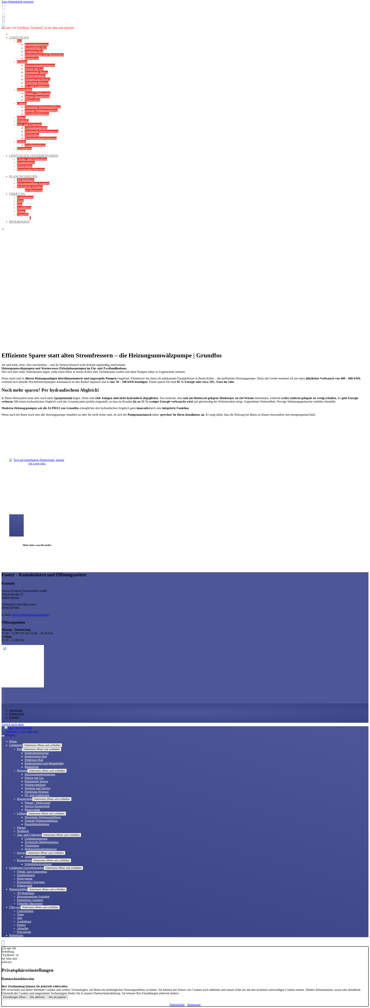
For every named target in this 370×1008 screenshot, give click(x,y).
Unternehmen (25, 197)
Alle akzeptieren (57, 997)
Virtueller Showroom (30, 190)
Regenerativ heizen (36, 72)
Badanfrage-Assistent (30, 187)
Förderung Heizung (37, 82)
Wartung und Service (37, 79)
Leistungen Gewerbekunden (33, 155)
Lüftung (22, 103)
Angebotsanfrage (35, 145)
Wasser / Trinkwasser (37, 93)
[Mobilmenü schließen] (3, 735)
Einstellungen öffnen (14, 997)
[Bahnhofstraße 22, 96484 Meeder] (3, 19)
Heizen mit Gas (34, 68)
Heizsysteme (24, 166)
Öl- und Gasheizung (37, 86)
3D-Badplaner (25, 180)
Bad (19, 41)
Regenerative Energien (31, 169)
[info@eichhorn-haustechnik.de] (3, 15)
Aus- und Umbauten (29, 124)
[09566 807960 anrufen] (3, 6)
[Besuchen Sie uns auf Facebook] (4, 698)
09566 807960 (11, 12)
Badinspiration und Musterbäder (44, 55)
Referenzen (19, 221)
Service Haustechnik (37, 96)
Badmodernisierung (37, 44)
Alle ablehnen (37, 997)
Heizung (22, 61)
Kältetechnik (24, 885)
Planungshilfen (23, 176)
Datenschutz (16, 713)
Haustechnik (24, 89)
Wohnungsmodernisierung (41, 138)
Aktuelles (23, 214)
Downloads (24, 932)
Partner (21, 211)
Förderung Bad (34, 51)
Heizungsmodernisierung (40, 65)
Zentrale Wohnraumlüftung (41, 110)
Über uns (17, 194)
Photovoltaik (32, 100)
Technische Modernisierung (41, 131)
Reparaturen (24, 148)
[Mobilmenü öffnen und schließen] (3, 229)
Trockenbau (32, 134)
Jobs (19, 204)
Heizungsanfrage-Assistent (33, 183)
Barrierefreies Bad (36, 48)
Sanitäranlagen (26, 162)
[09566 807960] (4, 691)
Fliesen (21, 117)
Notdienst (23, 121)
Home (13, 741)
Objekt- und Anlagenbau (32, 159)
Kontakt (14, 717)
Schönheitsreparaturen (38, 864)
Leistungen (19, 37)
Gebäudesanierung (36, 127)
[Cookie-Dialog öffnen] (3, 943)
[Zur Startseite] (38, 29)
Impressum (16, 710)
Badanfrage (32, 58)
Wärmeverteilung (35, 75)
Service (21, 141)
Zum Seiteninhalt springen (18, 1)
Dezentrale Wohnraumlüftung (43, 107)
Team (20, 200)
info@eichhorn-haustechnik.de (30, 614)
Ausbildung (24, 207)
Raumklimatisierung (37, 114)
